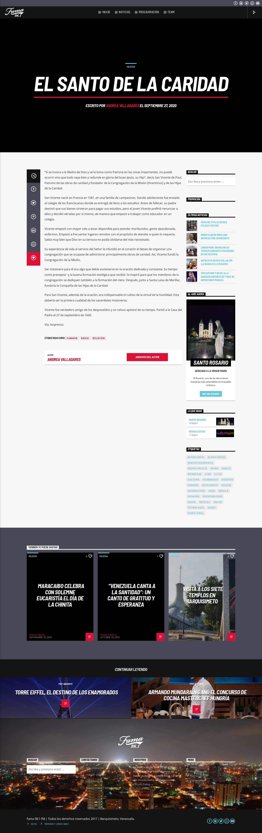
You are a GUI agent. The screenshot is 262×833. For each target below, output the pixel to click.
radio (85, 338)
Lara (212, 490)
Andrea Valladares (122, 105)
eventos (227, 479)
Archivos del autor (147, 357)
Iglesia (131, 66)
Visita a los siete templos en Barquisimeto (203, 594)
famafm (72, 338)
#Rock (226, 468)
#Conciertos (217, 457)
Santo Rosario (197, 419)
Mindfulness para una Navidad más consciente (215, 236)
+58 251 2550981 (96, 774)
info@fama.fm (94, 781)
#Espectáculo (197, 468)
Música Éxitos (197, 431)
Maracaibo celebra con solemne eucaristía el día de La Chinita (60, 595)
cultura (193, 479)
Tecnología (196, 507)
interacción (196, 490)
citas (218, 474)
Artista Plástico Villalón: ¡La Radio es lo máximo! (217, 262)
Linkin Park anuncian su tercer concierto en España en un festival (217, 251)
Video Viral (196, 513)
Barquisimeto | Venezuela (101, 788)
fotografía (210, 485)
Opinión (193, 496)
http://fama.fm (95, 768)
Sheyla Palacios (37, 634)
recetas (204, 502)
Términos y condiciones (56, 824)
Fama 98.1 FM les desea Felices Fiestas (214, 223)
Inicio (106, 12)
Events (194, 776)
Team (171, 12)
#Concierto (196, 457)
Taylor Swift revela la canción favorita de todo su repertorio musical (217, 276)
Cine (208, 474)
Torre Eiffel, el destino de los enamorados (66, 692)
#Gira (214, 468)
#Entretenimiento (200, 462)
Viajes (212, 507)
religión (99, 338)
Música (223, 490)
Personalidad (212, 496)
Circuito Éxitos (142, 784)
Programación (149, 12)
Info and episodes (210, 393)
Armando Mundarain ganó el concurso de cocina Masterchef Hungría (197, 695)
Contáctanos (197, 780)
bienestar (195, 474)
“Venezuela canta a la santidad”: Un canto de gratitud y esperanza (131, 595)
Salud (218, 502)
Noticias (124, 12)
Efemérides (210, 479)
